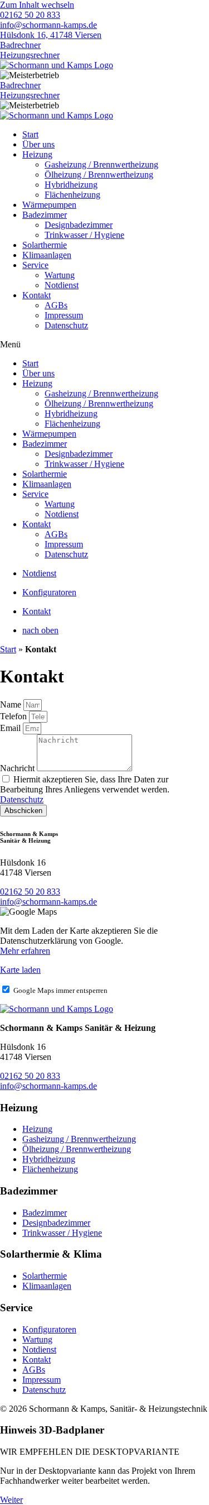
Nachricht (18, 768)
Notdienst (62, 285)
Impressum (64, 315)
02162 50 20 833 (30, 15)
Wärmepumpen (49, 204)
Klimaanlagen (46, 255)
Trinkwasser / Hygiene (84, 235)
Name (11, 704)
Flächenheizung (72, 194)
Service (35, 265)
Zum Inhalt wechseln (37, 4)
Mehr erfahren (25, 950)
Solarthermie (44, 245)
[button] (104, 345)
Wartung (60, 275)
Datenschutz (66, 325)
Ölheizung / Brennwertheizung (99, 174)
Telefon (14, 716)
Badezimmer (44, 214)
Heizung (37, 154)
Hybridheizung (71, 184)
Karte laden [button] (20, 969)
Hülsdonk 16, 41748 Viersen (50, 35)
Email (11, 728)
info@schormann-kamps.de (48, 25)
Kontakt (36, 295)
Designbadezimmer (79, 225)
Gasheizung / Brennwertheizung (101, 164)
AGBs (56, 305)
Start (8, 649)
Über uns (38, 144)
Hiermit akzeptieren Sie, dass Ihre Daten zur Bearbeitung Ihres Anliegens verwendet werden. (84, 789)
